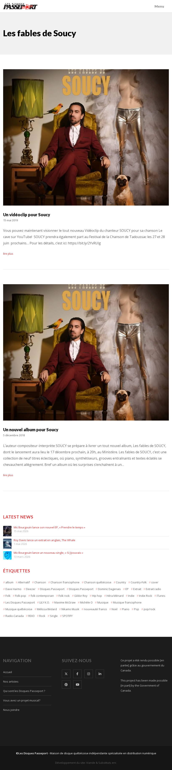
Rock (42, 616)
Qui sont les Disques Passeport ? (24, 691)
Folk (7, 596)
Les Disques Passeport (20, 602)
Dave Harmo (13, 589)
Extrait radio (153, 589)
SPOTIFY (67, 616)
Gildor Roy (80, 596)
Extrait (137, 589)
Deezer (30, 589)
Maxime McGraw (65, 602)
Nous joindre (11, 710)
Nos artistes (10, 681)
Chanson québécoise (97, 582)
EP (127, 589)
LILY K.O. (44, 602)
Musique (102, 602)
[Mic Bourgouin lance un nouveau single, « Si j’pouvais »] (7, 555)
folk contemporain (42, 596)
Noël (114, 609)
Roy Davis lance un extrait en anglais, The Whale (44, 540)
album (9, 582)
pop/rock (149, 609)
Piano (125, 609)
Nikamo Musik (70, 609)
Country (121, 582)
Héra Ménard (115, 596)
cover (154, 582)
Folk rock (64, 596)
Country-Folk (139, 582)
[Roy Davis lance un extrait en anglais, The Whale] (7, 543)
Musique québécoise (18, 609)
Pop (136, 609)
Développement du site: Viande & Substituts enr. (86, 763)
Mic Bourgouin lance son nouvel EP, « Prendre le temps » (49, 527)
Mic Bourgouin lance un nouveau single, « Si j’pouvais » (48, 553)
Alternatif (24, 582)
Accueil (7, 672)
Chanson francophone (65, 582)
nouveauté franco (95, 609)
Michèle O (86, 602)
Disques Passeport (52, 589)
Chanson (40, 582)
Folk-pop (20, 596)
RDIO (31, 616)
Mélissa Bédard (47, 609)
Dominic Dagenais (109, 589)
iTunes (161, 596)
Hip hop (97, 596)
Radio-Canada (14, 616)
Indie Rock (145, 596)
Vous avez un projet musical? (21, 700)
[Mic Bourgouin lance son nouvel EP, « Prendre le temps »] (7, 530)
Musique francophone (127, 602)
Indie (131, 596)
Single (54, 616)
